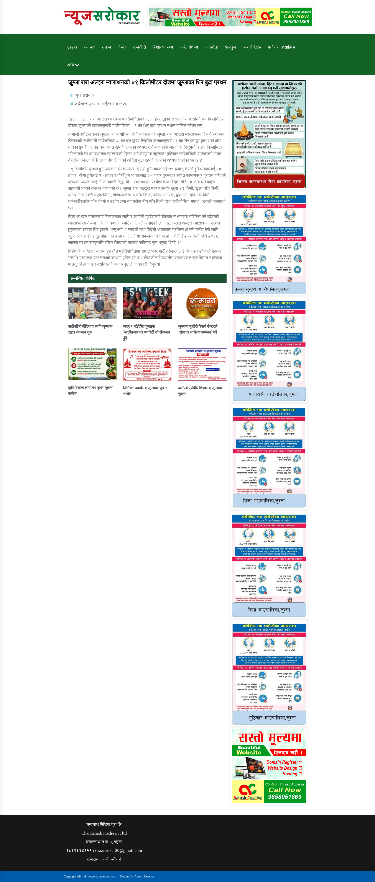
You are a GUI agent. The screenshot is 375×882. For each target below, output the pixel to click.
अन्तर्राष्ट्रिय (252, 47)
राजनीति (139, 47)
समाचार (89, 47)
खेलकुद (230, 47)
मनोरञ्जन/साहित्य (281, 47)
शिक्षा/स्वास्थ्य (162, 47)
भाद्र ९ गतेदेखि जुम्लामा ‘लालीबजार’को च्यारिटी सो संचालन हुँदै (146, 332)
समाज (106, 47)
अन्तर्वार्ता (211, 47)
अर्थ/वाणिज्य (188, 47)
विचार (121, 47)
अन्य (70, 64)
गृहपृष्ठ (72, 47)
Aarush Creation (145, 876)
